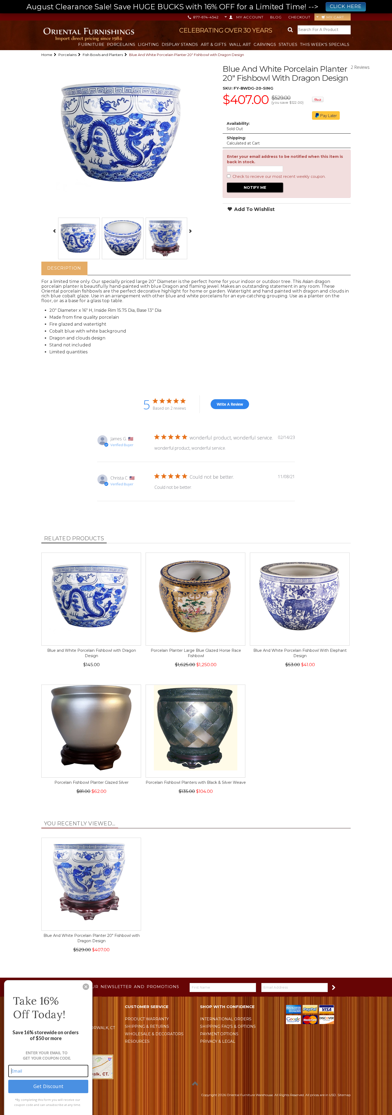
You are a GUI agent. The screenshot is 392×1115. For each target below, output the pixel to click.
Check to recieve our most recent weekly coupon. (279, 176)
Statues (288, 44)
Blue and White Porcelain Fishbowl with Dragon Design (91, 653)
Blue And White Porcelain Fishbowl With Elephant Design (300, 653)
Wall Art (240, 44)
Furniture (91, 44)
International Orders (225, 1019)
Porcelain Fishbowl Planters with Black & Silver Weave (196, 782)
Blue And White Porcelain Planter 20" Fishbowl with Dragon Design (91, 938)
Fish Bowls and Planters (103, 55)
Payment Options (219, 1034)
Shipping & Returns (147, 1026)
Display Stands (180, 44)
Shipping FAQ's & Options (228, 1026)
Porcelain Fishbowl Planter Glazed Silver (91, 782)
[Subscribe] (333, 987)
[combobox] (324, 29)
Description (64, 268)
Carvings (265, 44)
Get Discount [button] (48, 1086)
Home (46, 55)
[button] (86, 987)
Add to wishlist (254, 209)
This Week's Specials (324, 44)
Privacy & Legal (217, 1041)
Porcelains (121, 44)
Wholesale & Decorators (154, 1034)
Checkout (299, 17)
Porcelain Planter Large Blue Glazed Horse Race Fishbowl (196, 653)
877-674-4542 (205, 17)
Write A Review (230, 404)
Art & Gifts (213, 44)
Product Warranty (147, 1019)
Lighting (148, 44)
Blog (276, 17)
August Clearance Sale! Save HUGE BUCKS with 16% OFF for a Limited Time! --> (194, 6)
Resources (137, 1041)
